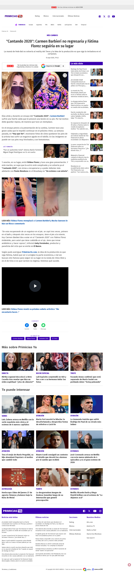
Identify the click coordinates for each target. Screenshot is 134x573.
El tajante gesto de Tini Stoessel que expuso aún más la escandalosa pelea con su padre (51, 534)
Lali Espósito (68, 25)
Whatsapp (43, 329)
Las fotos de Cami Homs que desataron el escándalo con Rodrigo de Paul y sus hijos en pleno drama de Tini (50, 523)
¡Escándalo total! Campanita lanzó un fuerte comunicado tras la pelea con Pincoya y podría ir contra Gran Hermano (17, 523)
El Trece (54, 338)
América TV (91, 526)
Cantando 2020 (43, 338)
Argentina (39, 25)
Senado (31, 25)
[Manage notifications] (129, 564)
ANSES (52, 25)
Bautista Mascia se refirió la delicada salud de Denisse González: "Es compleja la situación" (50, 544)
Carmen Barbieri (18, 338)
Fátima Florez (31, 338)
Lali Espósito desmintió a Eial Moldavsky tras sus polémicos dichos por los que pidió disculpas (51, 554)
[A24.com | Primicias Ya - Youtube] (113, 16)
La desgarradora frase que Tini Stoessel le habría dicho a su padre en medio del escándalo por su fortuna (17, 530)
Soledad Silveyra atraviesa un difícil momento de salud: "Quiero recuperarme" (51, 549)
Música (46, 16)
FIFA (46, 25)
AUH (76, 25)
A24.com (90, 522)
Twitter (35, 329)
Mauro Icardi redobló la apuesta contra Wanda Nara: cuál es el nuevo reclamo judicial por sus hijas (16, 542)
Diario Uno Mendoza (94, 534)
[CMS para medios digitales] (97, 569)
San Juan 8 (90, 538)
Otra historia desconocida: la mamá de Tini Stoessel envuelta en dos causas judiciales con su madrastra (18, 555)
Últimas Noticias (74, 16)
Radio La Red (91, 530)
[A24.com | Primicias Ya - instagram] (109, 16)
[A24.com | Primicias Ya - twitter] (104, 16)
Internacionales (58, 16)
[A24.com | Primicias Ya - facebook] (100, 16)
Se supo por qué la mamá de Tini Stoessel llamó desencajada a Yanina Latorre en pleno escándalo (17, 560)
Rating (37, 16)
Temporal (83, 25)
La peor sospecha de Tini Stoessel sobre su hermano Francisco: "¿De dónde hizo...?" (15, 536)
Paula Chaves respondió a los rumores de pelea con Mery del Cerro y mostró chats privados (51, 539)
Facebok (27, 329)
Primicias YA (5, 31)
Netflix (59, 25)
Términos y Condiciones (9, 569)
